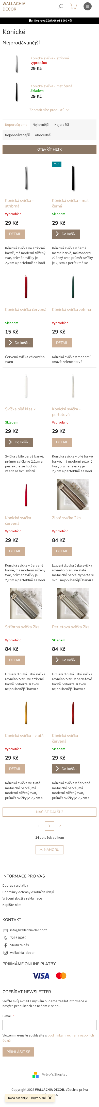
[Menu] (87, 6)
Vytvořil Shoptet (54, 1074)
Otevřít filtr (49, 149)
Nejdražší (62, 124)
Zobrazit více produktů (46, 110)
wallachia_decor (22, 952)
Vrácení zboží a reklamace (22, 898)
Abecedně (43, 135)
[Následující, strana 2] (49, 826)
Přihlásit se (18, 1051)
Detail (15, 234)
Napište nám (12, 904)
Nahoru (51, 849)
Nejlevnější (41, 124)
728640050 (18, 937)
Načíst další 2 (49, 812)
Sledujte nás (19, 945)
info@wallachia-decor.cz (28, 930)
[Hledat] (61, 6)
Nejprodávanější (17, 135)
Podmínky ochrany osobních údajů (28, 892)
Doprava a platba (15, 885)
